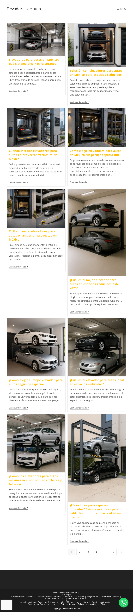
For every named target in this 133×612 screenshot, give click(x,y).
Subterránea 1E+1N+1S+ (77, 598)
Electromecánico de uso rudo (51, 602)
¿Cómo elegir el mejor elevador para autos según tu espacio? (36, 382)
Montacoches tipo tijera (77, 602)
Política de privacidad (87, 604)
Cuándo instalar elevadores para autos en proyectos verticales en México (33, 155)
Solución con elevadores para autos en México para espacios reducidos (96, 73)
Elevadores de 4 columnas (49, 596)
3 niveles (69, 596)
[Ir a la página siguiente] (122, 552)
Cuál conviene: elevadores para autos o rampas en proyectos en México (33, 235)
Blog (103, 604)
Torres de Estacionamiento (65, 592)
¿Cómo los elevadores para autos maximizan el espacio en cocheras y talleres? (35, 480)
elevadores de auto (28, 602)
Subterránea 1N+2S (54, 598)
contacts (53, 604)
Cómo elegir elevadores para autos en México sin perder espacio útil (95, 153)
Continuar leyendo (18, 91)
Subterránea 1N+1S (110, 596)
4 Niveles (80, 596)
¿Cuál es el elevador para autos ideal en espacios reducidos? (97, 382)
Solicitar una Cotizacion (38, 604)
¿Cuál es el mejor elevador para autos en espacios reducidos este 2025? (94, 284)
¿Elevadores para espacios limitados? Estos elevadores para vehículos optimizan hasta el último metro (96, 511)
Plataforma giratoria (101, 602)
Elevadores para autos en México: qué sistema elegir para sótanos (34, 62)
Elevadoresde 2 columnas (23, 596)
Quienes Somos (68, 604)
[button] (123, 602)
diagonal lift (92, 596)
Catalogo (66, 594)
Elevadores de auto (24, 8)
